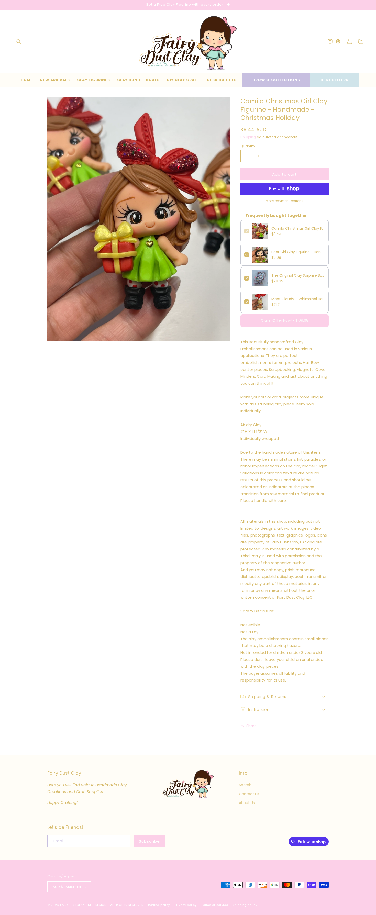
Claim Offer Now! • (284, 320)
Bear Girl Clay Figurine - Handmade (298, 251)
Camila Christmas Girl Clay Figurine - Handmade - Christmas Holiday (298, 228)
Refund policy (159, 905)
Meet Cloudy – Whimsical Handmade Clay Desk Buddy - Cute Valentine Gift (298, 299)
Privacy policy (186, 905)
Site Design (97, 905)
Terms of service (214, 905)
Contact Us (249, 793)
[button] (18, 41)
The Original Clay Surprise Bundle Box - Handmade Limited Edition (298, 275)
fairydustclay (72, 905)
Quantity (247, 145)
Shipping (248, 137)
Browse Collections (276, 79)
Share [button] (251, 725)
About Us (247, 802)
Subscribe (149, 841)
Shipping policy (245, 905)
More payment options (284, 201)
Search (245, 784)
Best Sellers (334, 79)
